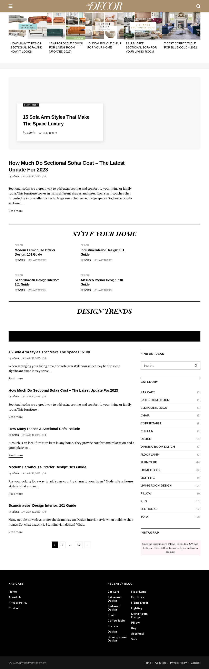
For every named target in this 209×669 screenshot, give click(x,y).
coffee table (151, 423)
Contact (14, 608)
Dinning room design (158, 446)
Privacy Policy (18, 602)
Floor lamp (150, 454)
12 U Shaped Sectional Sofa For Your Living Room (141, 47)
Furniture (31, 105)
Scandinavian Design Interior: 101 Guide (42, 505)
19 (78, 544)
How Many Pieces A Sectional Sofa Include (44, 429)
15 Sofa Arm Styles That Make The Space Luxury (49, 352)
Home (13, 591)
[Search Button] (196, 365)
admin (31, 132)
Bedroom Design (154, 407)
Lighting (148, 477)
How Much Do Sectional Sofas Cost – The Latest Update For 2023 (63, 390)
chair (145, 415)
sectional (149, 509)
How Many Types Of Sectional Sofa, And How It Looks (26, 47)
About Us (15, 597)
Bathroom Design (155, 400)
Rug (144, 501)
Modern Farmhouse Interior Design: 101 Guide (47, 467)
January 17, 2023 (47, 133)
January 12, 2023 (30, 176)
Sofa (144, 516)
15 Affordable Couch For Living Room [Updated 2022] (66, 47)
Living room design (156, 485)
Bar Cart (148, 392)
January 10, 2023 (102, 260)
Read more (16, 210)
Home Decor (150, 470)
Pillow (146, 493)
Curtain (147, 431)
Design (19, 245)
